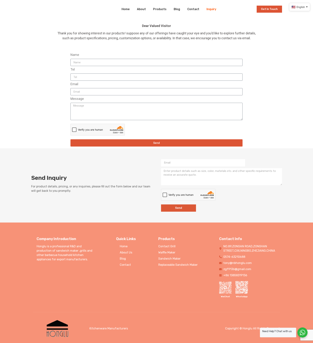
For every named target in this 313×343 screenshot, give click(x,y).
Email (74, 84)
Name (74, 55)
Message (77, 99)
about (141, 9)
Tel (72, 69)
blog (177, 9)
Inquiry (211, 9)
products (159, 9)
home (126, 9)
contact (193, 9)
